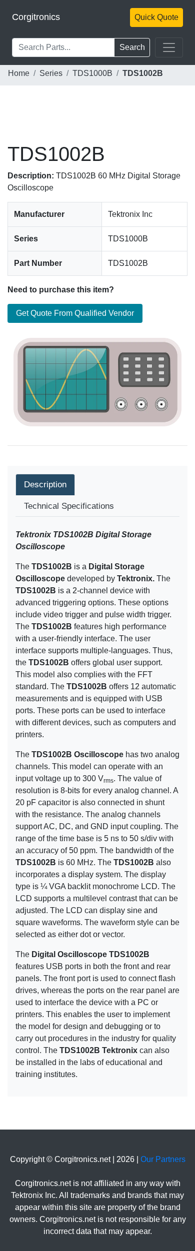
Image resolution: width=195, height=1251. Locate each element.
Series (51, 73)
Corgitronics (36, 17)
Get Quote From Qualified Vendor (75, 313)
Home (19, 73)
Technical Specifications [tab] (69, 506)
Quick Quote (156, 17)
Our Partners (163, 1159)
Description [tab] (45, 484)
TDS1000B (92, 73)
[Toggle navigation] (169, 47)
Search (132, 47)
